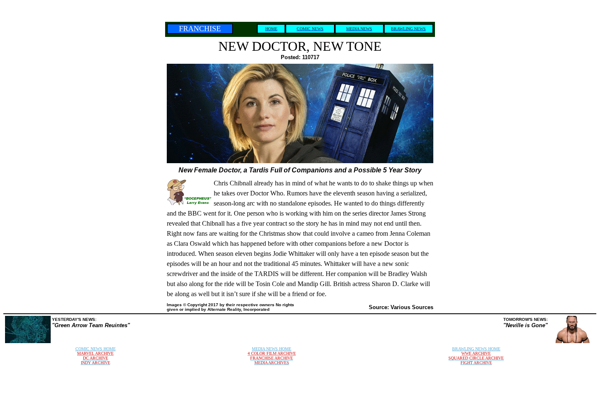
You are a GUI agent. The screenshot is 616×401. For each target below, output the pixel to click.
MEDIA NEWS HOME (271, 348)
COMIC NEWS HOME (95, 348)
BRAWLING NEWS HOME (476, 348)
